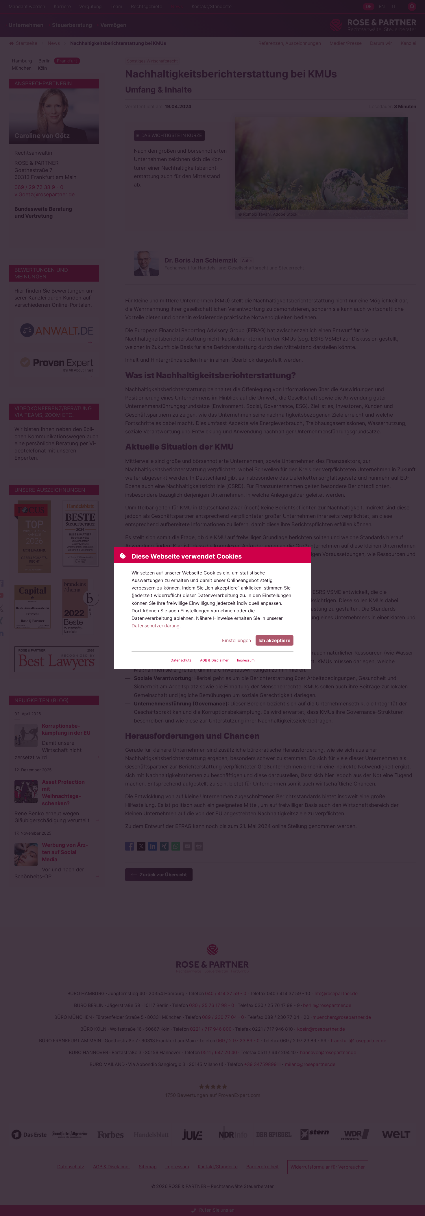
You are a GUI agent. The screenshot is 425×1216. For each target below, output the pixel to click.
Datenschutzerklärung (156, 626)
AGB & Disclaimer (214, 660)
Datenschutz (181, 660)
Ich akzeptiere (274, 640)
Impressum (245, 660)
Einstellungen (236, 640)
